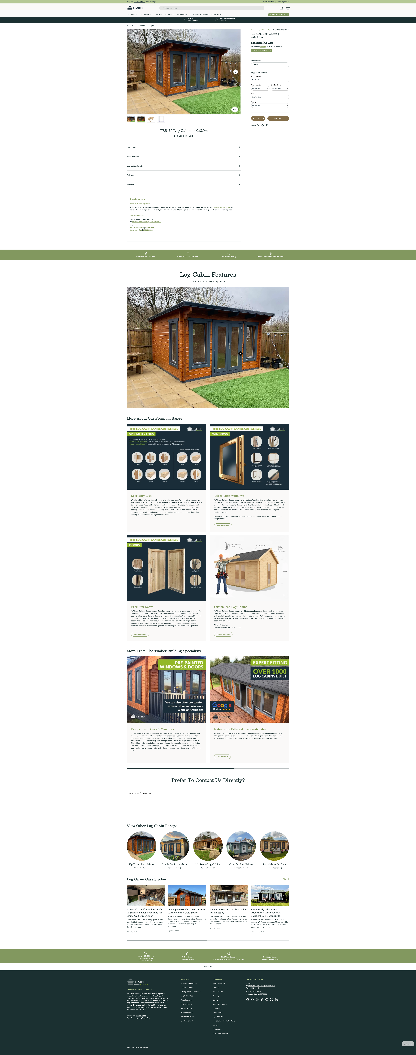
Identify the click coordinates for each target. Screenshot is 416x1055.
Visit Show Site (268, 2)
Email (202, 537)
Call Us (213, 537)
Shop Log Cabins (283, 2)
